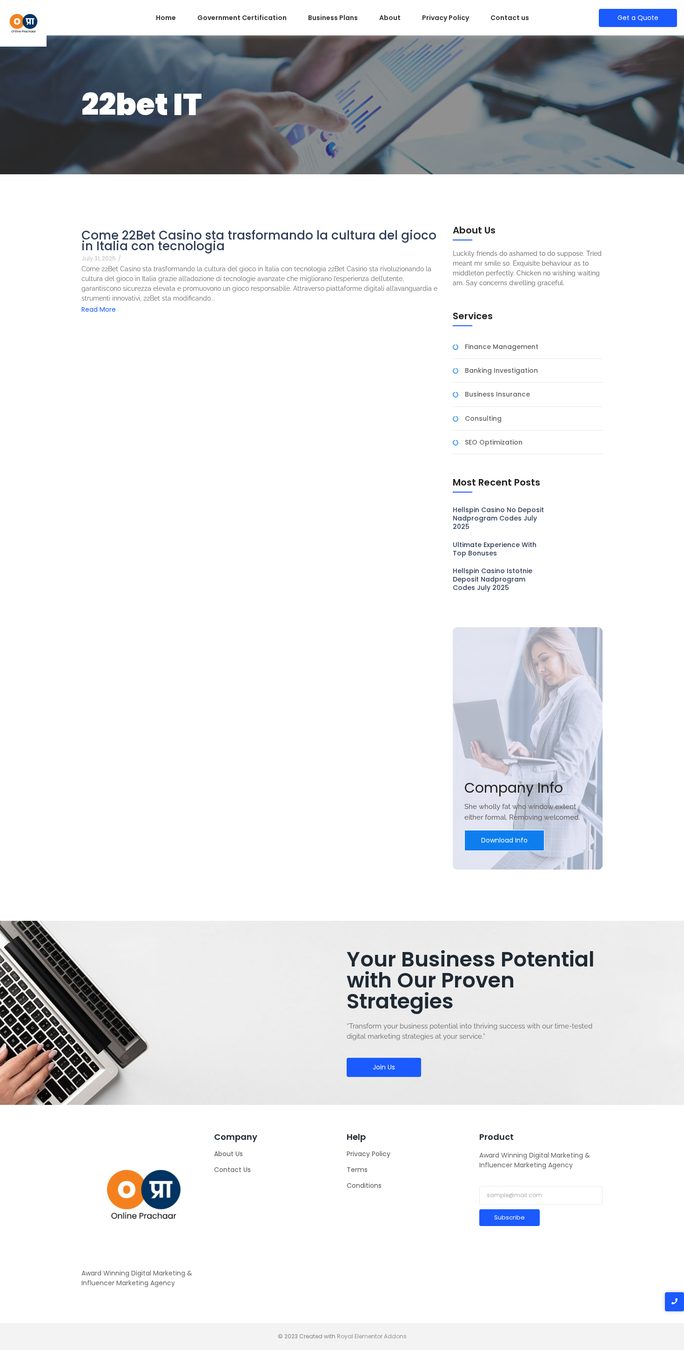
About (390, 17)
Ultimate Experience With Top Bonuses (494, 549)
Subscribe (509, 1217)
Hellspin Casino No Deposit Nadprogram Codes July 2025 (498, 518)
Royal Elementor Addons (372, 1336)
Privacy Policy (445, 17)
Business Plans (333, 17)
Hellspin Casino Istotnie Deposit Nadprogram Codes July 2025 (492, 579)
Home (166, 17)
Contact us (509, 17)
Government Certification (242, 17)
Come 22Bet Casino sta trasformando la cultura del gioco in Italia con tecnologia (258, 241)
